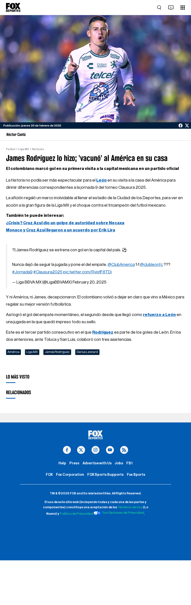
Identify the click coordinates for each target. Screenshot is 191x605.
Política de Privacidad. (77, 513)
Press (74, 463)
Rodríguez (102, 332)
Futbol (10, 149)
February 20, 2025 (89, 282)
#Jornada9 (22, 272)
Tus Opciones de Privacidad (123, 512)
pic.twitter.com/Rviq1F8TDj (87, 272)
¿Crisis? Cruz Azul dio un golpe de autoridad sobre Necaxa (65, 223)
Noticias (38, 149)
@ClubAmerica (121, 264)
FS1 (129, 463)
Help (62, 463)
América (13, 351)
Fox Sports (136, 475)
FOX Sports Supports (105, 475)
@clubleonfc (151, 264)
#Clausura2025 (47, 272)
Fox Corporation (70, 475)
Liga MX (23, 149)
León (101, 180)
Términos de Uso (130, 507)
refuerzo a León (159, 315)
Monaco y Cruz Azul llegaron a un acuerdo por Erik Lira (60, 230)
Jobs (119, 463)
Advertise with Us (97, 463)
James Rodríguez (57, 351)
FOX (49, 475)
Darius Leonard (87, 351)
